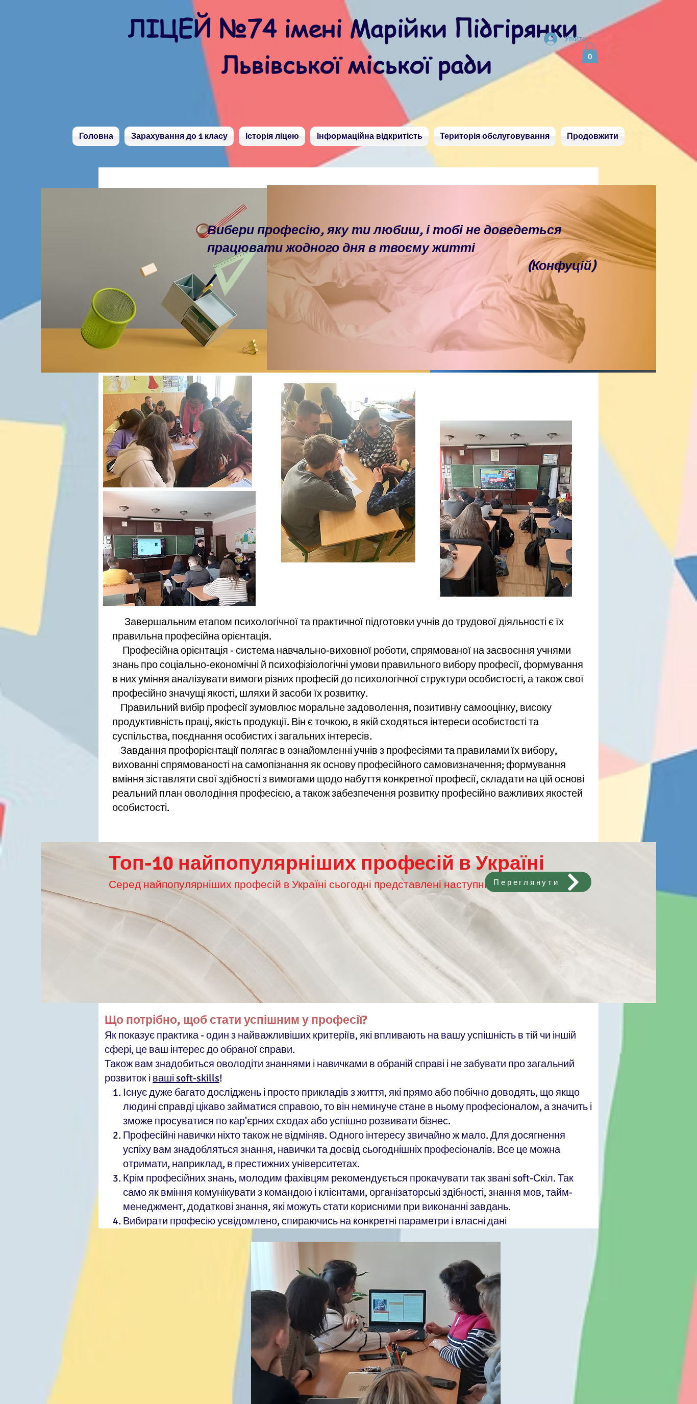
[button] (590, 52)
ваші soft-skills (186, 1078)
